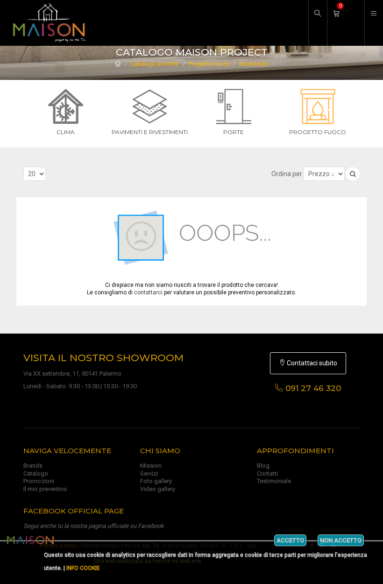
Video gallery (157, 488)
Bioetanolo (254, 63)
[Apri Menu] (373, 23)
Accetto (290, 540)
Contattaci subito (311, 363)
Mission (151, 465)
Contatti (267, 473)
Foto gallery (156, 480)
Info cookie (83, 568)
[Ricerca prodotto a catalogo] (317, 23)
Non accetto (341, 540)
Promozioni (38, 480)
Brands (33, 465)
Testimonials (274, 480)
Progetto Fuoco (210, 63)
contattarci (148, 292)
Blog (263, 465)
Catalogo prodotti (155, 63)
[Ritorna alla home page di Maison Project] (46, 23)
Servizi (149, 473)
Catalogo (35, 473)
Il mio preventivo (45, 488)
